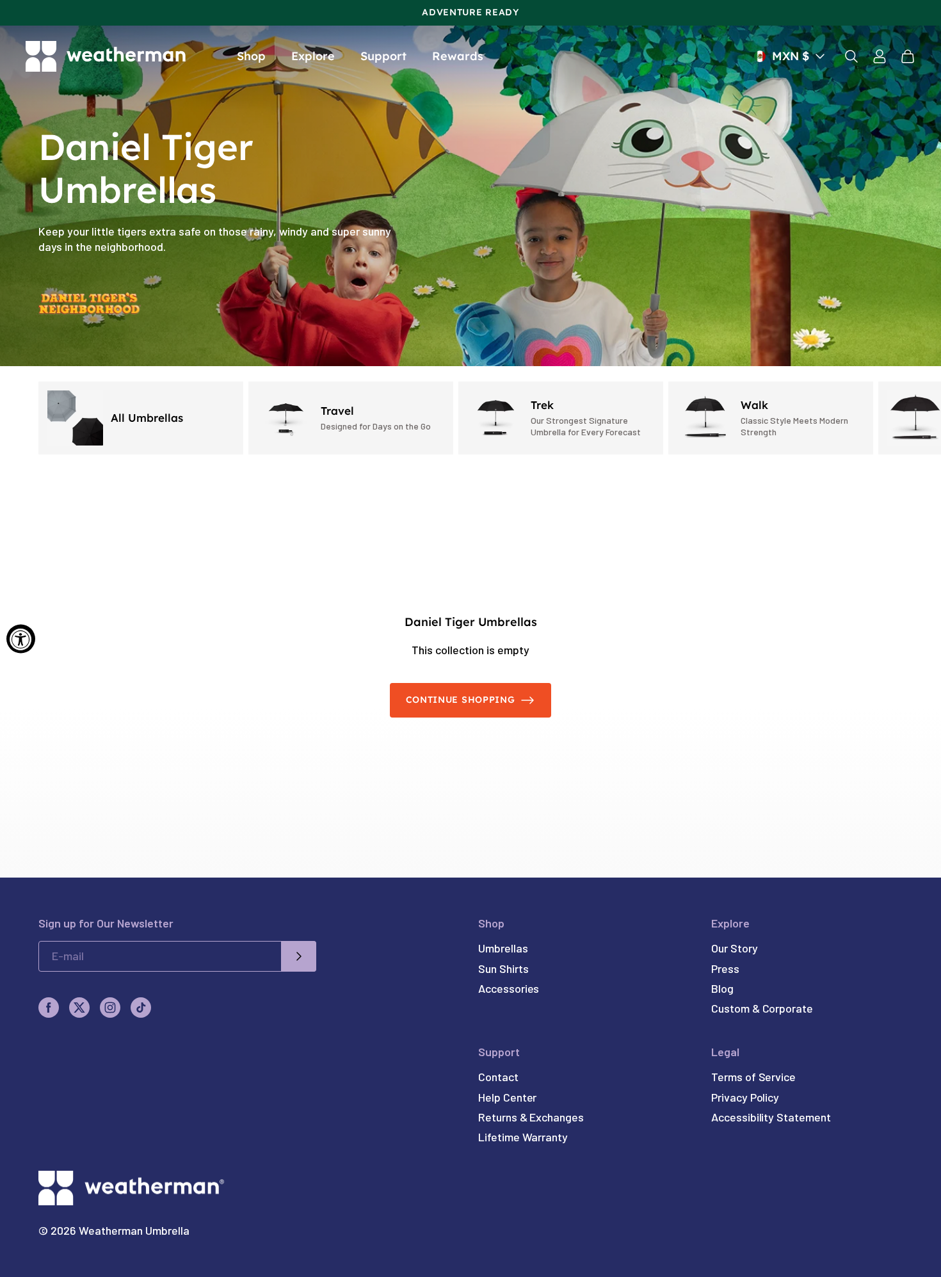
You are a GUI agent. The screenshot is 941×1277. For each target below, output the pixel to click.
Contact (498, 1077)
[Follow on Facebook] (48, 1007)
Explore (313, 56)
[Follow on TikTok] (141, 1007)
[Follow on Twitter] (79, 1007)
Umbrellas (502, 948)
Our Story (734, 948)
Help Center (507, 1097)
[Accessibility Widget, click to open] (20, 638)
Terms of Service (753, 1077)
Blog (722, 988)
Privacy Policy (745, 1097)
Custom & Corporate (762, 1008)
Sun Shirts (503, 968)
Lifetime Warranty (523, 1137)
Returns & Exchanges (530, 1117)
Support (383, 56)
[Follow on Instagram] (110, 1007)
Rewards (457, 56)
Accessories (508, 988)
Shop (251, 56)
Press (725, 968)
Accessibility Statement (770, 1117)
